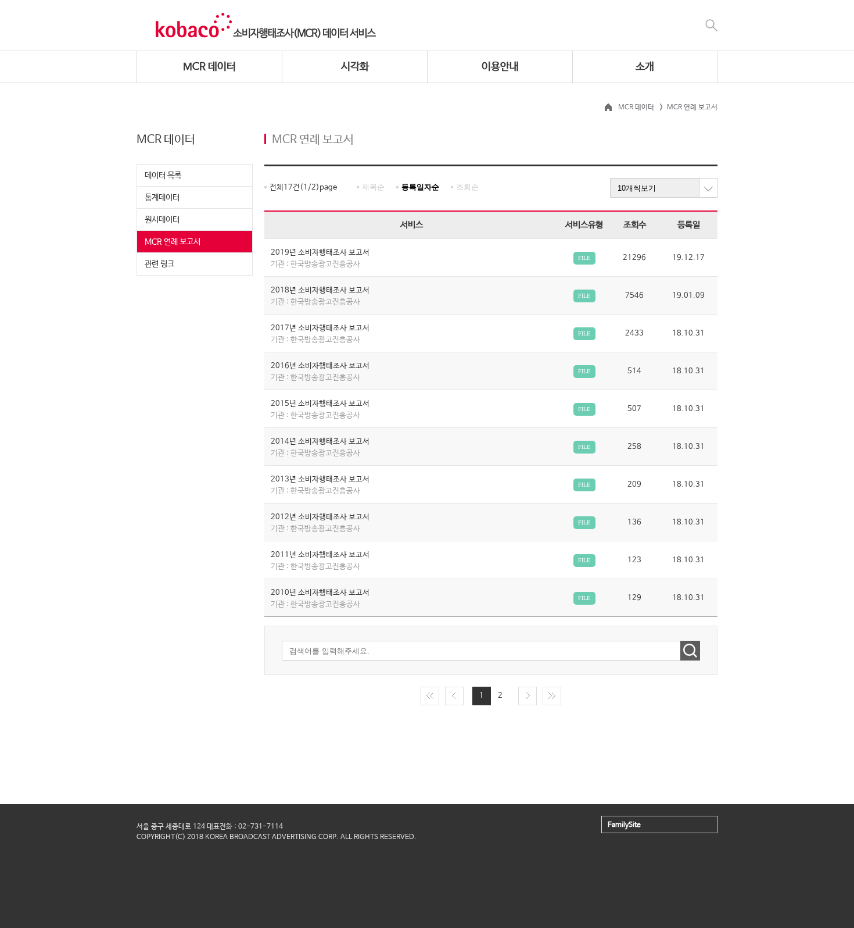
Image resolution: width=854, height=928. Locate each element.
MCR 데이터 (209, 67)
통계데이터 (162, 197)
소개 (645, 67)
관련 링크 (159, 264)
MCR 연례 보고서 (172, 242)
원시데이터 (162, 219)
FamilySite (624, 825)
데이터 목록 (163, 175)
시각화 (355, 67)
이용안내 (500, 67)
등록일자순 (420, 187)
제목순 (373, 187)
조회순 (467, 187)
